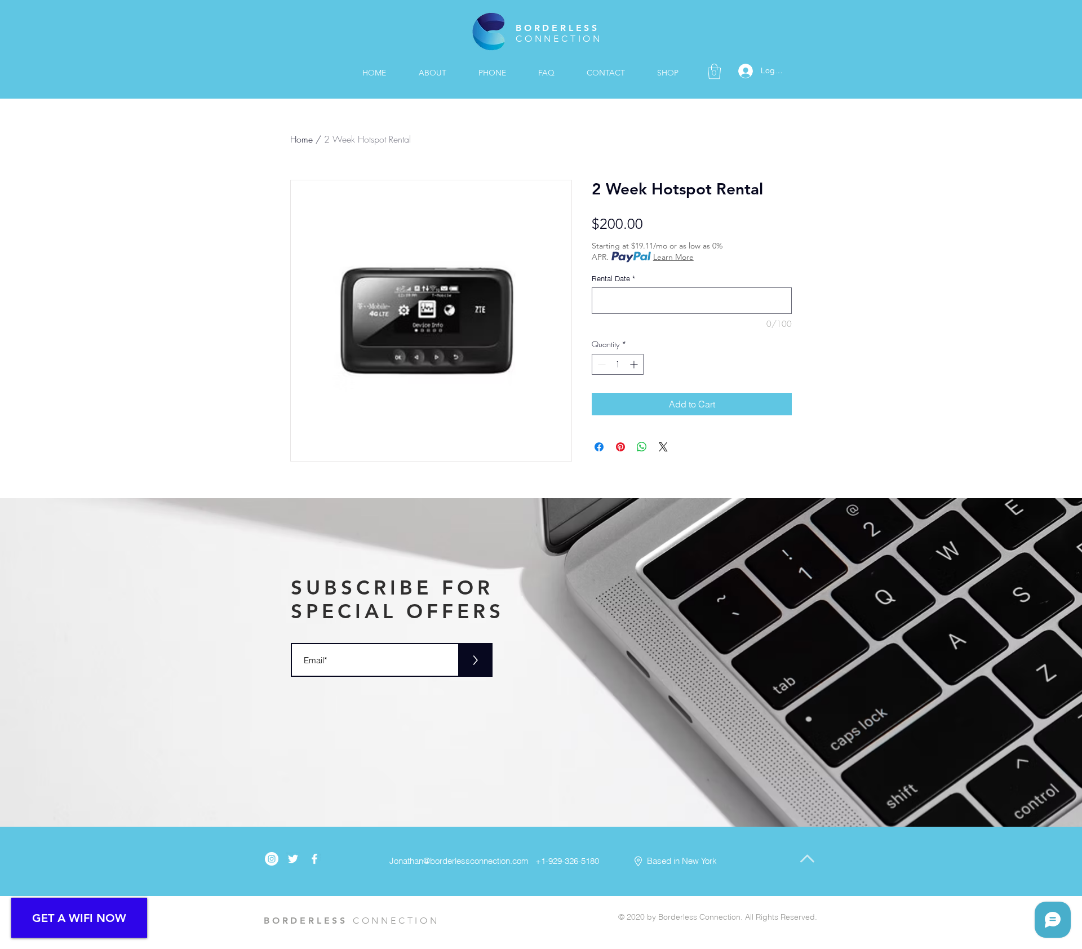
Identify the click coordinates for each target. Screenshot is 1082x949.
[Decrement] (600, 364)
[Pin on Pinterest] (620, 447)
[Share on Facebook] (599, 447)
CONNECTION (559, 38)
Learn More (673, 257)
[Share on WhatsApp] (642, 447)
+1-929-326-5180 (565, 860)
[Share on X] (663, 447)
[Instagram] (271, 859)
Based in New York (682, 860)
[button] (714, 71)
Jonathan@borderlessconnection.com (459, 860)
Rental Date (613, 278)
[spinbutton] (617, 364)
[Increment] (635, 364)
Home (301, 139)
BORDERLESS (558, 28)
